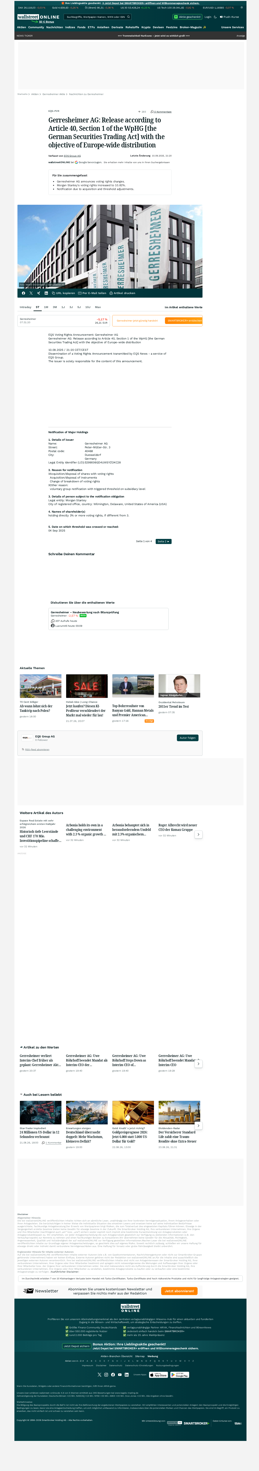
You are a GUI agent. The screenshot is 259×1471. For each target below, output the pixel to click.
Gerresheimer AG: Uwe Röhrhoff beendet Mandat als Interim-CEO (179, 1060)
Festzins (171, 27)
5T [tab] (37, 307)
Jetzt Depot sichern (76, 1346)
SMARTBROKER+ (174, 1331)
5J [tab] (79, 307)
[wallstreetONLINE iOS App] (158, 1377)
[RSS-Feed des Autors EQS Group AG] (23, 750)
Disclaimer (101, 1365)
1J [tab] (63, 307)
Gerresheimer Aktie (53, 94)
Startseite (22, 94)
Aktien (21, 27)
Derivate (117, 27)
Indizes (70, 27)
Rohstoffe (132, 27)
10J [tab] (87, 307)
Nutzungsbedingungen (167, 1365)
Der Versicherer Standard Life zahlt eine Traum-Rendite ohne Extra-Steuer (178, 1136)
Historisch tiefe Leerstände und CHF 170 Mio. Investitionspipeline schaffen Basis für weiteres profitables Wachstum (40, 836)
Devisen (158, 27)
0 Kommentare (163, 111)
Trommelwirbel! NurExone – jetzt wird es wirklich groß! (120, 35)
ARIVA (106, 1386)
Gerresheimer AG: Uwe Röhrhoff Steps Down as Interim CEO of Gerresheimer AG (129, 1060)
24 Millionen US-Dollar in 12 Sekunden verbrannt (39, 1134)
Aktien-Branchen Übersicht (116, 1356)
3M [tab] (55, 307)
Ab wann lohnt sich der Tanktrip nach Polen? (36, 708)
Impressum (87, 1365)
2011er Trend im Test (174, 706)
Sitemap (140, 1356)
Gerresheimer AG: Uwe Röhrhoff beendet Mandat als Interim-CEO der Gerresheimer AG (87, 1060)
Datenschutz (115, 1365)
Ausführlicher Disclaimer (64, 1271)
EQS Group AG (72, 155)
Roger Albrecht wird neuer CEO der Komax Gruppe (178, 827)
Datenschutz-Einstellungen (139, 1365)
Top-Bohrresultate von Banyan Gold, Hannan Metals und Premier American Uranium (132, 710)
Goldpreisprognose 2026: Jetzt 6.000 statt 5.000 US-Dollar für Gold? (130, 1136)
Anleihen (103, 27)
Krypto (146, 27)
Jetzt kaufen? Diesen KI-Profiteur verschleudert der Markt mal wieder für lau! (86, 710)
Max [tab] (98, 307)
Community (36, 27)
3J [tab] (71, 307)
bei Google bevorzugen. (75, 162)
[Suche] (128, 17)
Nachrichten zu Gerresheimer (86, 94)
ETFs (91, 27)
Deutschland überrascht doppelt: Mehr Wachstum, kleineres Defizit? (84, 1136)
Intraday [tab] (25, 307)
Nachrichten (54, 27)
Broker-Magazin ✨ (193, 27)
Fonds (81, 27)
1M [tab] (46, 307)
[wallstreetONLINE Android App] (179, 1377)
